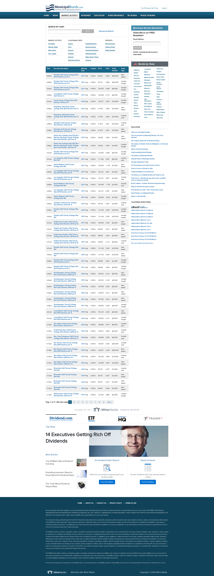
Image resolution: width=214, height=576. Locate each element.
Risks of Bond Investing (139, 149)
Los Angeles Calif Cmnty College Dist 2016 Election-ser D (66, 171)
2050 (83, 124)
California (137, 81)
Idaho (135, 103)
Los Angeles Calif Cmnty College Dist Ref (66, 159)
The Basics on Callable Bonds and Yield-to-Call (147, 175)
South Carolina (159, 83)
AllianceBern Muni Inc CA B (141, 226)
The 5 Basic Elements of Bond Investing (145, 140)
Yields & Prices (110, 47)
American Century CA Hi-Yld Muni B (143, 236)
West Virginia (161, 112)
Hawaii (136, 100)
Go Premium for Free (149, 8)
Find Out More (107, 482)
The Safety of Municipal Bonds (141, 155)
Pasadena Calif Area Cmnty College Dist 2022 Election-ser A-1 (66, 108)
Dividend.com (61, 418)
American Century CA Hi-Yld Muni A (143, 233)
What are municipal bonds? (140, 132)
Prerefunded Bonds (91, 50)
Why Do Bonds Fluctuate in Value (142, 186)
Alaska (136, 73)
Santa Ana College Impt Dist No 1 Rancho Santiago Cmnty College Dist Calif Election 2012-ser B (66, 137)
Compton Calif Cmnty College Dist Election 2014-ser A (65, 203)
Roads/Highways (90, 44)
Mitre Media (58, 572)
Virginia (159, 107)
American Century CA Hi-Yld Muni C (143, 239)
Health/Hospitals (90, 54)
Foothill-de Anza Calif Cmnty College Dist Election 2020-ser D (66, 331)
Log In (164, 8)
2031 (83, 159)
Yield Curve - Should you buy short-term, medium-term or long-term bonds (148, 179)
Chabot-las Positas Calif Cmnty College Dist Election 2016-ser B (66, 223)
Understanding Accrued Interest (142, 171)
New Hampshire (147, 100)
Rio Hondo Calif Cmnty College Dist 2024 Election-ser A (66, 343)
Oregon (159, 71)
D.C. (135, 89)
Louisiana (147, 69)
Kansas (136, 114)
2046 (83, 394)
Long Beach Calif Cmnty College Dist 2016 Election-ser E (66, 312)
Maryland (147, 74)
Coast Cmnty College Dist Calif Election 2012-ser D (65, 101)
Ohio (145, 117)
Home (46, 15)
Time (48, 68)
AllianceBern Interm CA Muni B (142, 213)
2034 (83, 137)
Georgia (136, 97)
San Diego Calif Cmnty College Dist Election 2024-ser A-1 (65, 324)
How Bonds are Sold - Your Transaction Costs (147, 190)
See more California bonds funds (142, 243)
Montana (147, 91)
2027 (83, 95)
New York (147, 109)
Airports (70, 57)
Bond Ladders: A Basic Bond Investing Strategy (148, 183)
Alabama (136, 70)
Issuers (70, 44)
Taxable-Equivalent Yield (139, 162)
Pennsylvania (161, 74)
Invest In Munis (148, 15)
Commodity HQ (122, 418)
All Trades (51, 44)
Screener (86, 15)
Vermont (159, 99)
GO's (69, 47)
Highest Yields (53, 47)
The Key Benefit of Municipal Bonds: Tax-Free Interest (147, 136)
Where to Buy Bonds (138, 196)
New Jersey (148, 104)
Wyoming (160, 118)
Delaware (137, 92)
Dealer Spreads (110, 50)
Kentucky (137, 116)
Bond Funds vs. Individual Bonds (142, 193)
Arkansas (137, 78)
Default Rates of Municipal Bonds (143, 159)
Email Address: (138, 39)
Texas (158, 94)
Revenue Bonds (90, 47)
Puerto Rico (160, 77)
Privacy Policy (116, 503)
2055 (83, 274)
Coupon (93, 68)
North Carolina (149, 112)
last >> (109, 402)
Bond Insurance (116, 15)
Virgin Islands (159, 103)
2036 (83, 101)
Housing (88, 60)
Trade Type (123, 69)
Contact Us (101, 503)
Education (99, 15)
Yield (107, 68)
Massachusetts (149, 77)
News (55, 15)
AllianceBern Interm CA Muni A (142, 210)
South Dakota (159, 88)
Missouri (147, 88)
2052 (83, 108)
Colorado (137, 84)
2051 (83, 76)
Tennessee (160, 91)
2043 (83, 204)
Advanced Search (106, 31)
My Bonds (132, 15)
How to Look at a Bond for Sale (142, 168)
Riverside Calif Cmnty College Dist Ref (65, 369)
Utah (158, 97)
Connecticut (138, 86)
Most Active (52, 50)
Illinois (136, 105)
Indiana (136, 108)
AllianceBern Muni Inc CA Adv (141, 223)
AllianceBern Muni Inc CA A (141, 220)
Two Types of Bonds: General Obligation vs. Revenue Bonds (149, 145)
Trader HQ (153, 418)
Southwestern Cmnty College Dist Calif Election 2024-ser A (65, 273)
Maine (146, 72)
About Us (89, 503)
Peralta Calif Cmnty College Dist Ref (66, 210)
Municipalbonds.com (64, 8)
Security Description (61, 68)
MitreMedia (105, 409)
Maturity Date (84, 69)
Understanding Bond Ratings (141, 152)
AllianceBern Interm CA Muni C (142, 217)
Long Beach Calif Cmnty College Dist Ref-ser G (66, 95)
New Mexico (148, 106)
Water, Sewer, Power (91, 57)
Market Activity (69, 15)
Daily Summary (110, 44)
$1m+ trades (52, 54)
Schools (70, 50)
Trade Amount (115, 69)
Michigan (147, 80)
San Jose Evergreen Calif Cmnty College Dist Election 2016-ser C (66, 337)
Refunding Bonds (74, 60)
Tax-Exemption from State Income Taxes (145, 165)
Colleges (71, 54)
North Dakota (148, 114)
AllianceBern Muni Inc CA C (141, 229)
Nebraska (147, 94)
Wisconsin (160, 115)
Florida (136, 94)
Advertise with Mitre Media (83, 572)
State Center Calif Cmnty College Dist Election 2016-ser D (66, 394)
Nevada (146, 96)
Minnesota (147, 83)
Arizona (136, 75)
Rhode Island (161, 80)
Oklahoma (160, 69)
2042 (83, 324)
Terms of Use (130, 503)
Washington (160, 109)
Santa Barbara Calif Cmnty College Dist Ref (64, 165)
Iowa (135, 111)
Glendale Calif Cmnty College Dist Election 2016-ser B (65, 124)
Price (100, 68)
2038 (83, 337)
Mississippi (148, 85)
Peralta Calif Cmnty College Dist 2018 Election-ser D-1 (66, 76)
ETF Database (91, 418)
